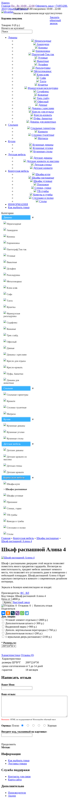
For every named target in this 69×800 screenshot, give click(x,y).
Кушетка (43, 84)
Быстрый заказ (21, 602)
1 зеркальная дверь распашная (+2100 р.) (28, 636)
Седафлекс (43, 91)
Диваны (12, 37)
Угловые (43, 57)
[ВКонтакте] (3, 613)
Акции (12, 795)
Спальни (13, 124)
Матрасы (43, 138)
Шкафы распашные (43, 177)
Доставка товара (17, 763)
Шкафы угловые (42, 181)
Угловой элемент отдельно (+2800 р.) (26, 619)
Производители (17, 792)
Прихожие (43, 184)
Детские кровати (43, 168)
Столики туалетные (43, 134)
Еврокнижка (43, 51)
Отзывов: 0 (24, 605)
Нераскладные (43, 40)
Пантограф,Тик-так (43, 54)
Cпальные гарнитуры (43, 128)
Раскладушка (43, 67)
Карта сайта (15, 779)
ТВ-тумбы (43, 191)
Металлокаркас (43, 71)
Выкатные (43, 61)
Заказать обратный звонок (55, 20)
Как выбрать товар (18, 207)
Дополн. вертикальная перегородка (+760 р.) (30, 630)
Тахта (43, 81)
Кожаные (43, 94)
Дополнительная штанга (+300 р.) (24, 623)
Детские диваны (42, 157)
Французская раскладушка (43, 88)
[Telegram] (27, 613)
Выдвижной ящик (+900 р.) (21, 626)
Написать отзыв (43, 605)
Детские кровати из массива (43, 161)
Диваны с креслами (43, 108)
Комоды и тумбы (43, 194)
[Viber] (17, 613)
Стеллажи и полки (43, 198)
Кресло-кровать (43, 115)
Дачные (43, 104)
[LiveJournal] (13, 613)
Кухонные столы (42, 151)
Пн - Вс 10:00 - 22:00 (23, 5)
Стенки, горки (43, 187)
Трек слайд (43, 98)
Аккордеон (43, 44)
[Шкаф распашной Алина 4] (17, 557)
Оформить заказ (44, 5)
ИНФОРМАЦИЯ (18, 204)
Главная (5, 5)
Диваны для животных (43, 121)
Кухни (11, 141)
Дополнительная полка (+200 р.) (23, 633)
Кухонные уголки (43, 148)
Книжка (43, 47)
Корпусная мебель (18, 171)
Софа (43, 78)
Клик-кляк (43, 74)
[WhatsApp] (22, 613)
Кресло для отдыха (43, 111)
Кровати (43, 131)
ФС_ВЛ (24, 593)
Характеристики (10, 655)
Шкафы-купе (43, 174)
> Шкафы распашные (15, 489)
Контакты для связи (19, 776)
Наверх (5, 2)
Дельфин (43, 64)
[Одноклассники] (8, 613)
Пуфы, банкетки (42, 118)
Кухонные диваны (42, 144)
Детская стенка (43, 164)
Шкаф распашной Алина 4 (16, 541)
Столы (43, 201)
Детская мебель (17, 154)
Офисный (43, 101)
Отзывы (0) (27, 655)
